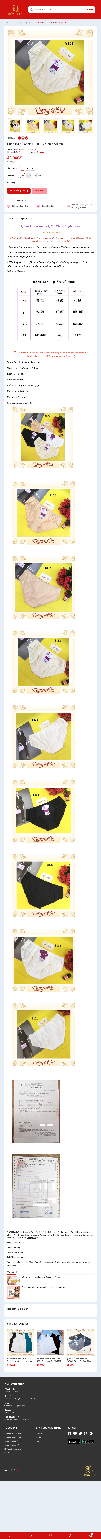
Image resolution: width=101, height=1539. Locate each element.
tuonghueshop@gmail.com (14, 1406)
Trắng (40, 176)
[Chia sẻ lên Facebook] (19, 138)
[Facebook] (70, 1433)
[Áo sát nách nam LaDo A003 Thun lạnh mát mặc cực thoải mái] (20, 1342)
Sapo (18, 1470)
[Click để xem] (50, 72)
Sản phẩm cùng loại (18, 1323)
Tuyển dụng (40, 1437)
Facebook (47, 1262)
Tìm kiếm (89, 9)
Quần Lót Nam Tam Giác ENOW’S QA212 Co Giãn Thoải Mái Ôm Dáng (79, 1360)
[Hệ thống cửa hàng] (50, 1536)
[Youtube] (75, 1433)
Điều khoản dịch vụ (11, 1453)
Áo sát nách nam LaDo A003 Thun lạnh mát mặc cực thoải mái (19, 1360)
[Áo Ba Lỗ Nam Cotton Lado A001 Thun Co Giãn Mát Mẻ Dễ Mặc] (50, 1342)
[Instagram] (86, 1433)
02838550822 (9, 1413)
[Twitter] (80, 1433)
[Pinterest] (23, 138)
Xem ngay (19, 1243)
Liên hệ (38, 1441)
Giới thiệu (39, 1433)
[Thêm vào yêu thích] (91, 113)
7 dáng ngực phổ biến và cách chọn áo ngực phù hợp (43, 1287)
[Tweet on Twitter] (26, 138)
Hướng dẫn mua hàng (12, 1449)
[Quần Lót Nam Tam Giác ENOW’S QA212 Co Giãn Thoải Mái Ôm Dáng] (80, 1342)
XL (33, 168)
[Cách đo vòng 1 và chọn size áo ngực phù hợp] (13, 1280)
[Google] (91, 1433)
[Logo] (88, 1470)
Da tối (28, 176)
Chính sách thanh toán (12, 1433)
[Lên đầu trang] (97, 1527)
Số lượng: (11, 183)
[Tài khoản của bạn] (71, 1535)
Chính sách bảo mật (11, 1445)
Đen (34, 176)
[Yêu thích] (30, 1535)
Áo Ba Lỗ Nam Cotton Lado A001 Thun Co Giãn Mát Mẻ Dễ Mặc (49, 1360)
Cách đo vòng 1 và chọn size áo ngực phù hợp (41, 1277)
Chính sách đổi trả (11, 1441)
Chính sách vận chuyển (13, 1437)
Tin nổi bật (12, 1272)
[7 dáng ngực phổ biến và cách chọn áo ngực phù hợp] (13, 1292)
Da (23, 176)
